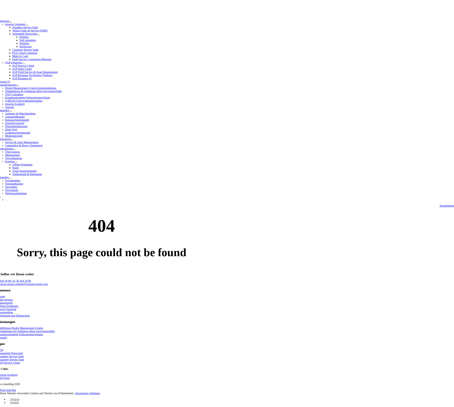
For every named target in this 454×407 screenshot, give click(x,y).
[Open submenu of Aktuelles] (10, 178)
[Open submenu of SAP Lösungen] (23, 63)
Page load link (8, 390)
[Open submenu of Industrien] (10, 111)
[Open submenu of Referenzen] (12, 140)
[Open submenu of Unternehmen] (14, 149)
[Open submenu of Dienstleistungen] (18, 85)
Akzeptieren (82, 393)
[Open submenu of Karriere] (15, 162)
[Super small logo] (227, 11)
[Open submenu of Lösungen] (10, 22)
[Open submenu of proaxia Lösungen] (26, 25)
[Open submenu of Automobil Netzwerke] (38, 34)
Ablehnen (94, 393)
